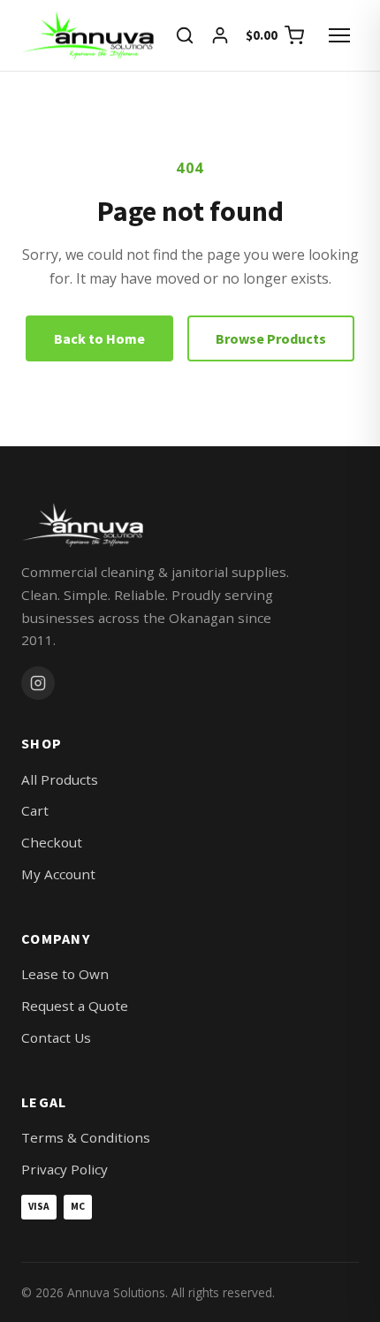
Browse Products (271, 338)
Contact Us (56, 1037)
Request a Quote (74, 1005)
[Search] (184, 35)
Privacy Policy (64, 1169)
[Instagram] (38, 683)
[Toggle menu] (339, 35)
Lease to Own (65, 974)
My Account (58, 874)
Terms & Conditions (85, 1137)
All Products (59, 779)
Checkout (51, 842)
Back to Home (99, 338)
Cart (35, 810)
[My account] (220, 35)
